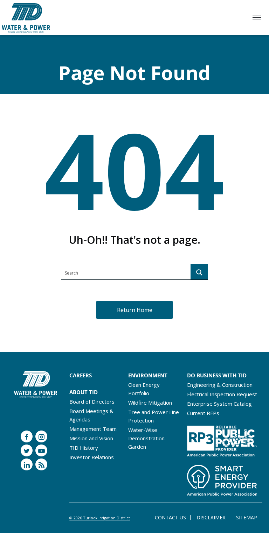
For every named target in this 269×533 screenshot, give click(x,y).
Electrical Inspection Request (222, 394)
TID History (83, 447)
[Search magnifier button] (199, 272)
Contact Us (170, 517)
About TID (83, 392)
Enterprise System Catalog (219, 403)
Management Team (93, 428)
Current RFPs (203, 413)
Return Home (134, 310)
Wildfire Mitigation (150, 402)
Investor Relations (91, 457)
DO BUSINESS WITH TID (217, 375)
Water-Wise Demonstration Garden (146, 438)
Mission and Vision (91, 438)
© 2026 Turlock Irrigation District (99, 517)
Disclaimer (211, 517)
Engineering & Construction (220, 384)
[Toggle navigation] (256, 18)
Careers (80, 375)
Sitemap (246, 517)
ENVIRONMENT (147, 375)
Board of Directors (92, 401)
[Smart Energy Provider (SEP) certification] (222, 478)
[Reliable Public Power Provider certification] (222, 439)
